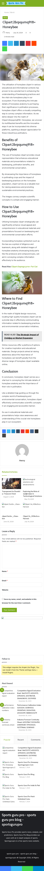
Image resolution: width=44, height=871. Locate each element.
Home (6, 12)
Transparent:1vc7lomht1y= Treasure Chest (11, 492)
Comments (35, 740)
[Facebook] (4, 431)
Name (5, 571)
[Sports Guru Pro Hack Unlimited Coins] (9, 799)
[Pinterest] (22, 431)
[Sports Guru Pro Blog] (9, 777)
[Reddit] (27, 431)
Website (5, 590)
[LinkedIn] (13, 431)
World (12, 12)
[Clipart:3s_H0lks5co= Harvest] (32, 508)
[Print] (4, 435)
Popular (7, 740)
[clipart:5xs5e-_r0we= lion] (11, 508)
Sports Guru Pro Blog (26, 774)
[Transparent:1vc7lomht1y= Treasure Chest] (11, 483)
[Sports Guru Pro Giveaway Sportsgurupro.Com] (9, 766)
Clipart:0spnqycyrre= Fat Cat (24, 266)
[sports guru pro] (16, 3)
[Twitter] (9, 431)
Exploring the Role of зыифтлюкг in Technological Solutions (32, 493)
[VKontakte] (32, 431)
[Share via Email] (36, 431)
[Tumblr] (18, 431)
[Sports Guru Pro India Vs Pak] (9, 788)
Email (5, 581)
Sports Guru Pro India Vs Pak (29, 785)
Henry (8, 33)
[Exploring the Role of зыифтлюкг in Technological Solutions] (32, 483)
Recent (21, 740)
